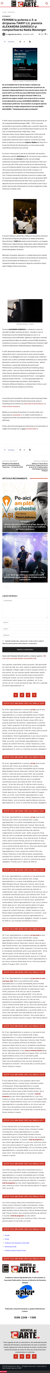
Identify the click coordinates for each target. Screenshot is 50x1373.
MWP (20, 1368)
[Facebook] (15, 695)
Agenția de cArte (15, 34)
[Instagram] (22, 695)
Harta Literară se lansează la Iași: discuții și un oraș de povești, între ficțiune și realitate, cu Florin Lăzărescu (25, 526)
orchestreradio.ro (31, 429)
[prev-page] (3, 586)
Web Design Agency (9, 1368)
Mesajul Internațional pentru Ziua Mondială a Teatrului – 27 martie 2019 (12, 465)
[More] (29, 41)
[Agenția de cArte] (4, 34)
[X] (34, 695)
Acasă (4, 12)
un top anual (35, 935)
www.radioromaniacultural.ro (34, 404)
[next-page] (7, 586)
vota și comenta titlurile (33, 1050)
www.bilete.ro (17, 415)
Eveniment (11, 12)
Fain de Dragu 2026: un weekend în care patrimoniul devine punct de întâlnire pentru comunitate (25, 577)
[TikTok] (28, 695)
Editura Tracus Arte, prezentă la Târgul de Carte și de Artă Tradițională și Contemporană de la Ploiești (37, 467)
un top (32, 709)
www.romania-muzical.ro (11, 406)
